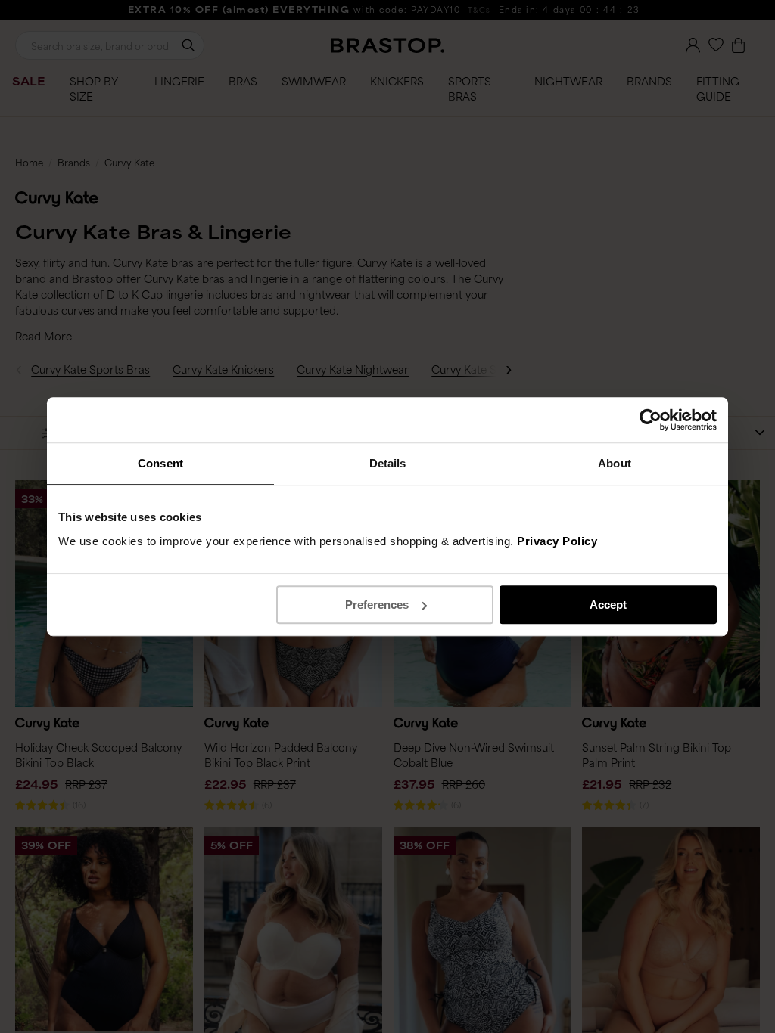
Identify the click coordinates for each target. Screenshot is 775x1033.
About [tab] (614, 463)
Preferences (377, 604)
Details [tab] (387, 463)
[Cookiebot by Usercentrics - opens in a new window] (650, 419)
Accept (608, 604)
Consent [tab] (160, 463)
